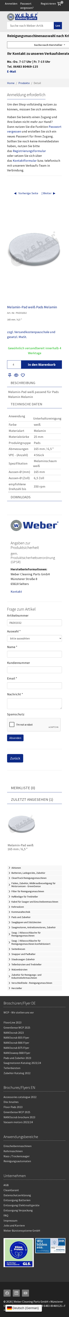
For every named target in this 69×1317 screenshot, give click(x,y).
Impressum (10, 1220)
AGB (6, 1185)
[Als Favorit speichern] (23, 375)
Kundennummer (18, 663)
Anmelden (11, 3)
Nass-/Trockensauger (17, 1156)
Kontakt (16, 592)
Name (12, 647)
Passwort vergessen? (27, 5)
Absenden (15, 738)
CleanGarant (11, 1190)
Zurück (15, 758)
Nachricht (15, 694)
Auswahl (14, 631)
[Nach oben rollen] (60, 1308)
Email (12, 678)
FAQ (6, 1215)
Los (58, 25)
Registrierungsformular (29, 151)
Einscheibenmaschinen (17, 1146)
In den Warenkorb (42, 364)
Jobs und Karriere (14, 1225)
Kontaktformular (25, 161)
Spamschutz (15, 714)
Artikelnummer (17, 615)
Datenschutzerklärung (17, 1195)
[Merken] (10, 375)
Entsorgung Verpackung (18, 1210)
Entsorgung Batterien (17, 1200)
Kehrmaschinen (13, 1151)
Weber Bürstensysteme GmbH (22, 1230)
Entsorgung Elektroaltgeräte (21, 1205)
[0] (59, 3)
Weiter (46, 193)
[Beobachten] (16, 375)
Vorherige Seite (28, 193)
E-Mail (11, 71)
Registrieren (48, 3)
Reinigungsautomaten (17, 1161)
